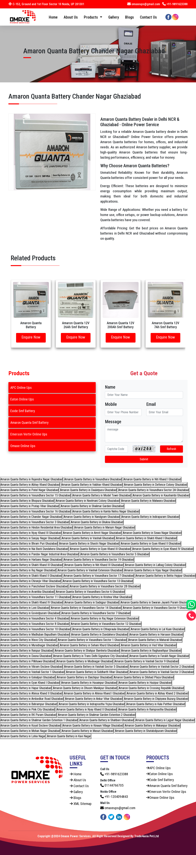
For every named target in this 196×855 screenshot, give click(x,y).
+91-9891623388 (177, 4)
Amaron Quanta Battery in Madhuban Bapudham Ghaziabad (35, 634)
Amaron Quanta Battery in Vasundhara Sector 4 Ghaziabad (34, 618)
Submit (144, 459)
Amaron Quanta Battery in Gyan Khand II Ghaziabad (151, 543)
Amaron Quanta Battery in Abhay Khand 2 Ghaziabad (157, 693)
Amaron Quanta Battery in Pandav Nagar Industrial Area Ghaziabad (39, 554)
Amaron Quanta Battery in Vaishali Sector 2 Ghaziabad (162, 666)
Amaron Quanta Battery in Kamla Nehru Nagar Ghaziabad (105, 511)
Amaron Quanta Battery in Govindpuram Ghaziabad (30, 613)
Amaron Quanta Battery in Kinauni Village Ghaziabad (92, 725)
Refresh (171, 449)
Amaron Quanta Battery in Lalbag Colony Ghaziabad (155, 565)
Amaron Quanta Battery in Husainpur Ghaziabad (89, 682)
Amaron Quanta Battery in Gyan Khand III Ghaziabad (100, 549)
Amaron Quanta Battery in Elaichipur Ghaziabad (84, 677)
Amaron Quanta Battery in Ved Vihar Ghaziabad (148, 645)
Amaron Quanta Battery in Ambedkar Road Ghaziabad (32, 699)
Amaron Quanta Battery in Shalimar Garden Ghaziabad (92, 506)
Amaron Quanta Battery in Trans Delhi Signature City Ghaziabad (90, 656)
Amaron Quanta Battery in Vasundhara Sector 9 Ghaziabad (157, 608)
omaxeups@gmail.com (146, 4)
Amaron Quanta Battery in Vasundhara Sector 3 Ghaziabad (34, 522)
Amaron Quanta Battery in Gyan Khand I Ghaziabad (30, 682)
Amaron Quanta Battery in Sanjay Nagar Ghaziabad (30, 538)
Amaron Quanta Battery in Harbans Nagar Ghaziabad (31, 559)
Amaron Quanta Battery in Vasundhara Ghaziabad (93, 479)
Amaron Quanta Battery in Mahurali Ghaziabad (155, 640)
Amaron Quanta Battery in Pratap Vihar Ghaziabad (29, 506)
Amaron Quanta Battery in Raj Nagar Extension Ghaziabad (105, 618)
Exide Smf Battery (22, 411)
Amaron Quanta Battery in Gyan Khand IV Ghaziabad (162, 549)
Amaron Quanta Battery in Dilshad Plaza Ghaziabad (144, 677)
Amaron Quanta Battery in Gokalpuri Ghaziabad (27, 677)
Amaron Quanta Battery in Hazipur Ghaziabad (145, 682)
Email (151, 404)
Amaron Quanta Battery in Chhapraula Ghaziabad (100, 629)
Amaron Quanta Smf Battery (29, 423)
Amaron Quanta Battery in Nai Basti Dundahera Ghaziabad (34, 549)
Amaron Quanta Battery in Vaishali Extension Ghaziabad (90, 570)
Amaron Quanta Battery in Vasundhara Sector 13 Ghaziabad (98, 581)
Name (110, 387)
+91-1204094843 (116, 797)
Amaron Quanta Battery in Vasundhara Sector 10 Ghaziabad (35, 629)
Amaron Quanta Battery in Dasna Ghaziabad (26, 656)
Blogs (129, 17)
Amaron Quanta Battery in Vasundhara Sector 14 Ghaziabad (86, 608)
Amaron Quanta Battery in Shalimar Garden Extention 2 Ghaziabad (97, 715)
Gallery (113, 17)
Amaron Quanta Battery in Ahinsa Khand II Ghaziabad (31, 693)
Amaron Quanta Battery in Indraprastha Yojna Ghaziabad (92, 704)
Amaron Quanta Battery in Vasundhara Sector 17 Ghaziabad (99, 575)
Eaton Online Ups (22, 399)
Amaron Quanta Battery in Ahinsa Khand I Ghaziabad (94, 693)
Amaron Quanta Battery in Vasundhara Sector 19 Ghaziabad (99, 559)
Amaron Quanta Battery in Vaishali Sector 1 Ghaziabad (32, 672)
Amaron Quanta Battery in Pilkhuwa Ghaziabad (27, 661)
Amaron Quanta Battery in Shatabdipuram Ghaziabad (146, 731)
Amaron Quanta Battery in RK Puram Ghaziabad (28, 715)
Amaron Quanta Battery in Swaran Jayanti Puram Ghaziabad (156, 602)
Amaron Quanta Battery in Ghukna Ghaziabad (97, 522)
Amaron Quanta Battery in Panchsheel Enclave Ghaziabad (34, 586)
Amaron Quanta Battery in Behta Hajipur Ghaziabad (166, 575)
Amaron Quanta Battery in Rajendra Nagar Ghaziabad (31, 479)
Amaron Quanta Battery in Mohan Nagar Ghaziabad (30, 731)
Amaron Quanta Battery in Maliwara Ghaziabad (148, 501)
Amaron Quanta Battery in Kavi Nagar (69, 736)
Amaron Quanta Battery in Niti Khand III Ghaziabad (93, 565)
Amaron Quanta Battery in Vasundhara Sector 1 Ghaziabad (92, 640)
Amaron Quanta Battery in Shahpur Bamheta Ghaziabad (87, 650)
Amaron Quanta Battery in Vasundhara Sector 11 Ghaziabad (35, 597)
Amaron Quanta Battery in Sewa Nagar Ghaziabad (152, 533)
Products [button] (91, 17)
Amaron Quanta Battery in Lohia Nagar (23, 736)
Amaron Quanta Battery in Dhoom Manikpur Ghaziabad (85, 688)
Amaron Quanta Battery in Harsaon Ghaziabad (156, 634)
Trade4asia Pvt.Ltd (146, 836)
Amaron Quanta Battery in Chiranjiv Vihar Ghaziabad (30, 581)
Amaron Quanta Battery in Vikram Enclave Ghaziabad (31, 666)
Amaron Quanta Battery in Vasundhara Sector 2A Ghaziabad (153, 490)
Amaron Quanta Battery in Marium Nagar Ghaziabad (104, 527)
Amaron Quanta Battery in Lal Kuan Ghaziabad (158, 629)
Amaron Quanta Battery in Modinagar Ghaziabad (84, 661)
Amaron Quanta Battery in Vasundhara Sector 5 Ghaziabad (114, 554)
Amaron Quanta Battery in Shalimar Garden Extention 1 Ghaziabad (39, 720)
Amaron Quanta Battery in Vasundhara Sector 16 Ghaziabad (35, 511)
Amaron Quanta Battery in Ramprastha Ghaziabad (147, 709)
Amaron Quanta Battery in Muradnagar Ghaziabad (29, 645)
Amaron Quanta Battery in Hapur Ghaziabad (25, 688)
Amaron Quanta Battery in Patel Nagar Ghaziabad (29, 490)
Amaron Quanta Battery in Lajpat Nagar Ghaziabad (165, 720)
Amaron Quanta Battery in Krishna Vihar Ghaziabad (102, 597)
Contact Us (148, 17)
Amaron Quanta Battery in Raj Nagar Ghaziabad (28, 570)
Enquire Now (30, 337)
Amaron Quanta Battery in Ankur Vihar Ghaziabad (93, 699)
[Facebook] (168, 17)
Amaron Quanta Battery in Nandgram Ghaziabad (92, 517)
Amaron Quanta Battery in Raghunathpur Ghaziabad (151, 650)
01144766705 (113, 785)
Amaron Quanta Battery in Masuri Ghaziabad (88, 731)
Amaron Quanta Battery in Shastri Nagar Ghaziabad (89, 543)
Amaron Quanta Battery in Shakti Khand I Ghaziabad (146, 538)
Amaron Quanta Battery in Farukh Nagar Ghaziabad (159, 656)
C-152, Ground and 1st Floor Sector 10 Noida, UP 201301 (48, 4)
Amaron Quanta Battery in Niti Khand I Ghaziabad (152, 479)
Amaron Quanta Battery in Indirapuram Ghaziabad (150, 517)
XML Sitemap (82, 804)
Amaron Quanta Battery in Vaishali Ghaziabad (88, 538)
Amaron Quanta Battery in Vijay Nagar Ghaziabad (153, 570)
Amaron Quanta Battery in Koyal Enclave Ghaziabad (30, 725)
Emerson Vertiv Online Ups (28, 434)
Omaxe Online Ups (22, 446)
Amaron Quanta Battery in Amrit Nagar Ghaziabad (92, 533)
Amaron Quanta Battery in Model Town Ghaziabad (101, 495)
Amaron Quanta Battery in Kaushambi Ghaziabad (161, 495)
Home (53, 17)
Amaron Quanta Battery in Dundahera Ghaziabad (99, 634)
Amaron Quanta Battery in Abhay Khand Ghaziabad (30, 484)
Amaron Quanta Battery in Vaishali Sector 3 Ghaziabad (162, 672)
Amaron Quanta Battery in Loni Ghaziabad (24, 608)
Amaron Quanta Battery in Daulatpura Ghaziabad (88, 490)
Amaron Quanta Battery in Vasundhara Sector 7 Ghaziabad (95, 613)
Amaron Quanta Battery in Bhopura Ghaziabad (27, 501)
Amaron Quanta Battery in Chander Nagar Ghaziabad (31, 517)
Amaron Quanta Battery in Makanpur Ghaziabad (152, 725)
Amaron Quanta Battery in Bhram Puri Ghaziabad (29, 543)
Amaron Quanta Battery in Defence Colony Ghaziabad (155, 484)
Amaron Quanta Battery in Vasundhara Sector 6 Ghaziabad (90, 592)
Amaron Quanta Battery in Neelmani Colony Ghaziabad (88, 501)
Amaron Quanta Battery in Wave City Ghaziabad (28, 640)
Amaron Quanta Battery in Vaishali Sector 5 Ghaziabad (96, 666)
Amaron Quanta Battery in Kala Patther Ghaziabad (155, 704)
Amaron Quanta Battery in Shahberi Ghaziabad (106, 720)
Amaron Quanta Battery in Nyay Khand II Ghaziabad (86, 709)
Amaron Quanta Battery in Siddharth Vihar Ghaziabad (97, 672)
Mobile (111, 404)
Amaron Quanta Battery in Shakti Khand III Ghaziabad (31, 565)
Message (113, 421)
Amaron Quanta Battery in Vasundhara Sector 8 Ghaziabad (34, 624)
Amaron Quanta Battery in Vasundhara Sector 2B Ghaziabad (105, 586)
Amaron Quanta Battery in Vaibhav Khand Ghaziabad (91, 484)
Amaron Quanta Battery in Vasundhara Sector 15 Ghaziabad (35, 495)
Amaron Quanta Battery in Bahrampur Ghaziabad (28, 704)
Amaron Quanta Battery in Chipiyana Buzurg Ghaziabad (156, 699)
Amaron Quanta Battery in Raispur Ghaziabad (26, 650)
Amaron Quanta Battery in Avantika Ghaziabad (27, 592)
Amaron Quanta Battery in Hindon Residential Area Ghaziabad (36, 527)
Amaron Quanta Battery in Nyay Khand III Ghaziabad (30, 533)
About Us (71, 17)
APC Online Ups (21, 388)
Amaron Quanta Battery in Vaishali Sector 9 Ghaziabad (146, 661)
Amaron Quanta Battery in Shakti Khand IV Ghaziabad (31, 602)
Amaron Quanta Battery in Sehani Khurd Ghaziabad (89, 645)
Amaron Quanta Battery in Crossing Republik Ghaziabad (151, 688)
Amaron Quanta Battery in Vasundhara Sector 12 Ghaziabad (106, 624)
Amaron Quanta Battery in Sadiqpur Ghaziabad (92, 602)
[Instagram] (175, 17)
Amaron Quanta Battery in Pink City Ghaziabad (27, 709)
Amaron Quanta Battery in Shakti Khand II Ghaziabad (31, 575)
